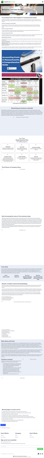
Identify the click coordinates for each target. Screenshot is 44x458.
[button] (43, 2)
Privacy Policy (32, 437)
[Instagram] (42, 454)
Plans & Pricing (3, 437)
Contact (31, 435)
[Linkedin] (38, 454)
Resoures (16, 437)
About (16, 435)
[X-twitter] (40, 454)
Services (2, 435)
